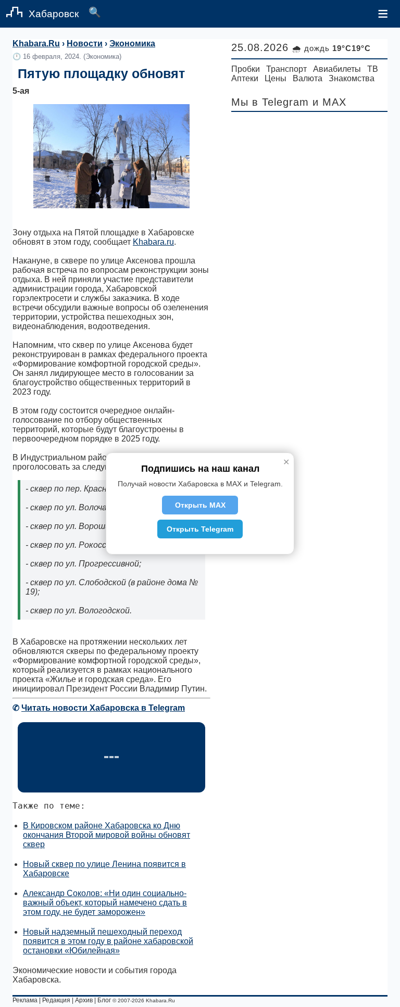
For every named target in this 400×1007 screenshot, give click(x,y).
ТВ (372, 69)
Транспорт (286, 69)
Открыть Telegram (200, 529)
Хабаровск (54, 13)
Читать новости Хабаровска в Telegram (103, 707)
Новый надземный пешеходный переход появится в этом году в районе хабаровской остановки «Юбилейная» (108, 941)
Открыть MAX (200, 505)
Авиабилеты (337, 69)
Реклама (25, 1000)
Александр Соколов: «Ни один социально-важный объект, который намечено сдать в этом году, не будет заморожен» (105, 902)
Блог (104, 1000)
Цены (275, 78)
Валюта (307, 78)
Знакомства (351, 78)
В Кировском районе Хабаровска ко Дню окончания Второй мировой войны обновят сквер (106, 835)
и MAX (329, 102)
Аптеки (244, 78)
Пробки (245, 69)
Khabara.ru (153, 241)
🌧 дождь (331, 48)
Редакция (56, 1000)
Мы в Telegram (270, 102)
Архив (84, 1000)
